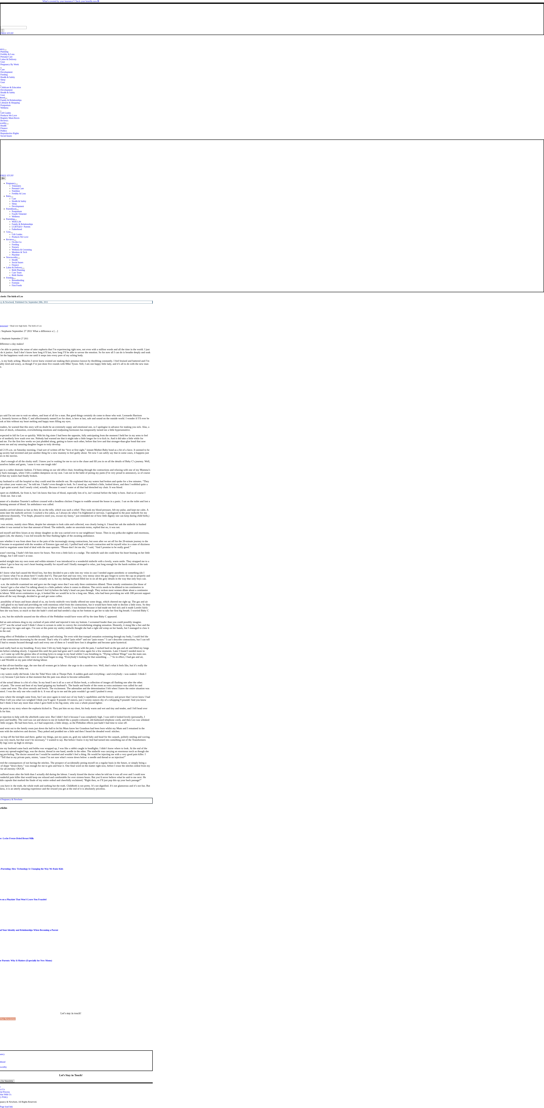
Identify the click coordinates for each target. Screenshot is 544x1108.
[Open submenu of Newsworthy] (7, 123)
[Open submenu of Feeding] (14, 278)
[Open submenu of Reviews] (15, 240)
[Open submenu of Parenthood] (6, 98)
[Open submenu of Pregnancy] (5, 49)
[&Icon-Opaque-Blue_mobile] (79, 173)
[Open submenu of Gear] (11, 232)
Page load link (6, 1106)
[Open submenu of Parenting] (16, 219)
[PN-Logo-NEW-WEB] (272, 25)
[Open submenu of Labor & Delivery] (23, 268)
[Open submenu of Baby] (12, 196)
